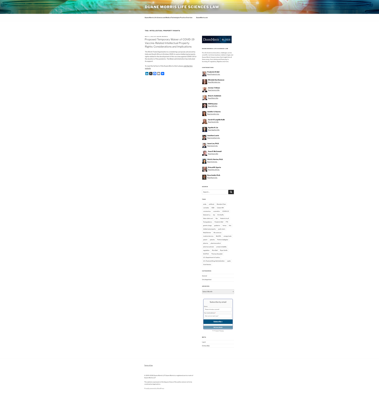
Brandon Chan (221, 204)
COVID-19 (225, 211)
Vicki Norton (207, 264)
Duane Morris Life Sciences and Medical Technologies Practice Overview (168, 17)
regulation (206, 250)
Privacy (222, 330)
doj (214, 215)
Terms (217, 330)
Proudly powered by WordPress (154, 388)
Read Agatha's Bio (214, 130)
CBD (212, 208)
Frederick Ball (219, 222)
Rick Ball (215, 250)
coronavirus (207, 211)
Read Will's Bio (212, 106)
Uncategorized (206, 279)
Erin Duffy (220, 215)
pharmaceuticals (208, 247)
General (204, 276)
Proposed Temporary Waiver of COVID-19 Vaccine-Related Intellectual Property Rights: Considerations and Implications (169, 43)
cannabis (206, 208)
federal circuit (224, 218)
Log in (204, 342)
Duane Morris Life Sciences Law (182, 7)
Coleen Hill (220, 208)
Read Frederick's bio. (213, 74)
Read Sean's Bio (213, 154)
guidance (217, 225)
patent (205, 239)
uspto (229, 261)
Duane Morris (162, 36)
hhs (230, 225)
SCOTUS (206, 254)
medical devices (208, 236)
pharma (205, 243)
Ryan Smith (223, 250)
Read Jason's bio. (212, 146)
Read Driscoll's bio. (214, 169)
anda (204, 204)
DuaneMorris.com (202, 17)
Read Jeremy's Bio (214, 90)
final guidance (207, 222)
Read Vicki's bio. (212, 162)
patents (212, 239)
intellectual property (209, 229)
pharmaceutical (216, 243)
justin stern (221, 229)
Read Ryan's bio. (212, 177)
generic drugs (207, 225)
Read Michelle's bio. (214, 82)
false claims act (208, 218)
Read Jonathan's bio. (213, 138)
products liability (221, 247)
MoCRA (218, 236)
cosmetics (216, 211)
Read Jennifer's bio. (213, 114)
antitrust (211, 204)
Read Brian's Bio (213, 98)
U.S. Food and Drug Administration (214, 261)
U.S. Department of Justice (211, 257)
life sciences (217, 232)
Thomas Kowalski (216, 254)
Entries (206, 346)
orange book (227, 236)
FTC (227, 222)
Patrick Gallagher (222, 239)
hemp (224, 225)
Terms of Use (148, 365)
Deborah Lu (206, 215)
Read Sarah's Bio (213, 122)
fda (217, 218)
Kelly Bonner (207, 232)
